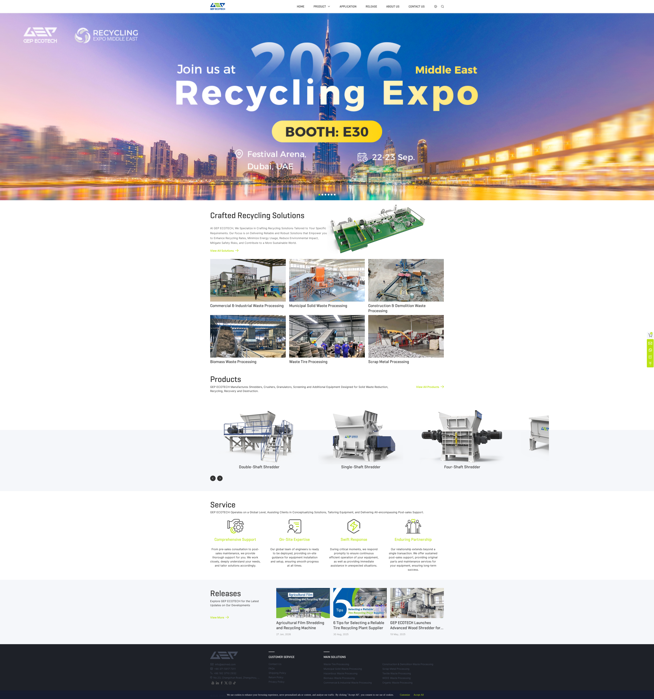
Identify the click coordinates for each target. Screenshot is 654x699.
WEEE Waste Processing (396, 678)
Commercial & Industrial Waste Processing (348, 682)
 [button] (435, 6)
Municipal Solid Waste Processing (343, 668)
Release (371, 6)
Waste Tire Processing (336, 664)
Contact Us (275, 664)
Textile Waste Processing (396, 673)
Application (348, 6)
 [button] (213, 478)
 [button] (442, 6)
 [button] (220, 478)
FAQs (272, 668)
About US (392, 6)
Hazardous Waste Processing (340, 673)
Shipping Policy (277, 672)
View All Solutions (222, 250)
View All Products (427, 387)
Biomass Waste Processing (339, 678)
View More (217, 617)
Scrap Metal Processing (395, 668)
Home (300, 6)
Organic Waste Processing (397, 682)
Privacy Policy (276, 681)
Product (320, 6)
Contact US (417, 6)
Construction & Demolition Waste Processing (407, 664)
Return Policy (276, 677)
